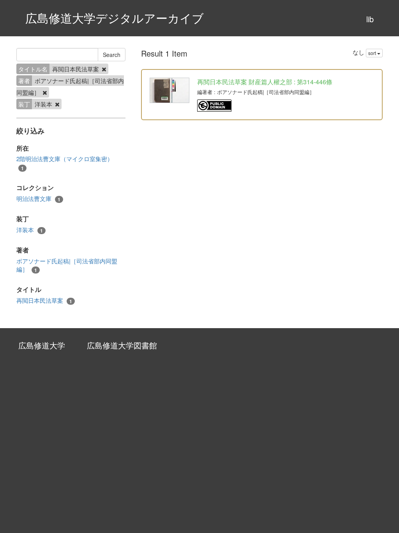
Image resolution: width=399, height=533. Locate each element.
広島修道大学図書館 (122, 345)
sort (372, 53)
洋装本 (29, 230)
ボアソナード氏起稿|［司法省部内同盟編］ (66, 265)
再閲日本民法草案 (44, 300)
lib (370, 19)
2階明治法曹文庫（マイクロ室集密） (64, 163)
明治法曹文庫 (38, 198)
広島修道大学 (41, 345)
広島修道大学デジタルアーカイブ (114, 17)
